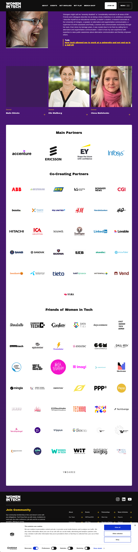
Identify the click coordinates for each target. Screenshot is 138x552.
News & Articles (123, 512)
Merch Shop (89, 5)
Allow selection (118, 533)
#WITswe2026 (89, 517)
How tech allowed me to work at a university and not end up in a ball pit (97, 44)
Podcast (120, 522)
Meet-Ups (104, 517)
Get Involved (65, 5)
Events (53, 5)
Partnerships (106, 512)
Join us (110, 5)
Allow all (117, 527)
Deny (117, 539)
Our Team (72, 517)
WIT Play (78, 5)
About (45, 5)
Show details (98, 548)
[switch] (54, 548)
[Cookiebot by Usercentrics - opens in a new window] (12, 548)
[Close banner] (135, 525)
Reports (120, 517)
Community (72, 522)
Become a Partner (107, 522)
